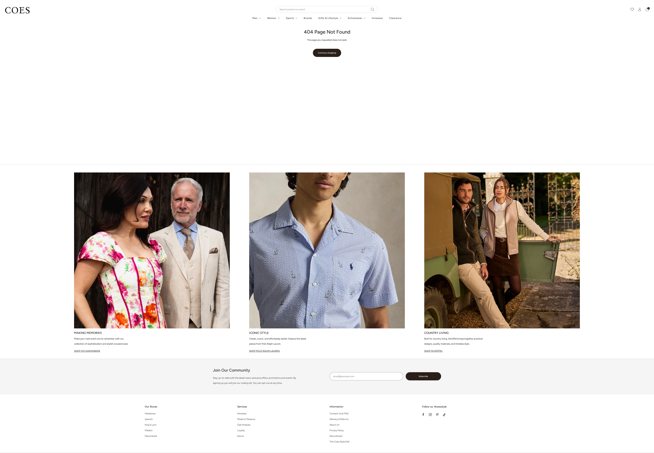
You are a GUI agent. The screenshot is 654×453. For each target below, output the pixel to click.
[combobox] (327, 9)
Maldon (149, 430)
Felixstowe (150, 413)
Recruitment (336, 436)
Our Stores (151, 406)
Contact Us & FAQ (339, 413)
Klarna (240, 436)
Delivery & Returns (339, 419)
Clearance (395, 18)
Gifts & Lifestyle (328, 18)
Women (271, 18)
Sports (290, 18)
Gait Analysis (243, 424)
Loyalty (241, 430)
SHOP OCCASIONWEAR (87, 351)
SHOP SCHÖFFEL (433, 351)
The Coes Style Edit (339, 441)
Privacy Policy (337, 430)
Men (255, 18)
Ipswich (149, 419)
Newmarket (151, 436)
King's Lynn (151, 424)
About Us (334, 424)
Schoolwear (355, 18)
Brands (308, 18)
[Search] (372, 9)
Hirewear (377, 18)
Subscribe (423, 376)
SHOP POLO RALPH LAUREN (264, 351)
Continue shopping (327, 53)
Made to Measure (246, 419)
